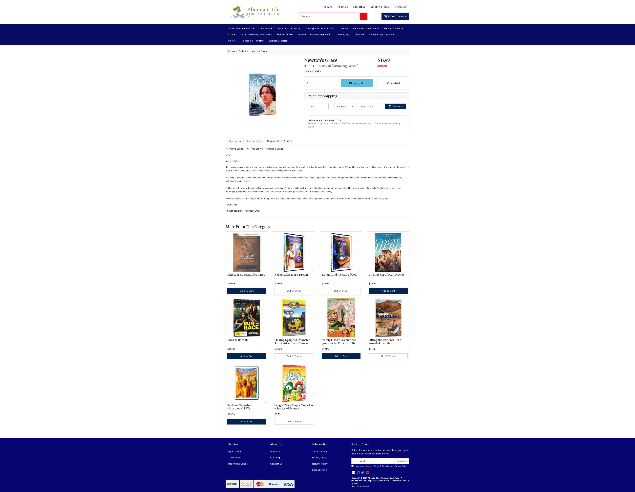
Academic (265, 28)
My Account (401, 6)
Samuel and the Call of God (339, 274)
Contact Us (359, 6)
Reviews (272, 141)
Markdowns (342, 34)
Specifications (254, 141)
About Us (343, 6)
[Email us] (353, 472)
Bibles (281, 28)
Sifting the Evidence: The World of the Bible (385, 341)
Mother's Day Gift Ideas (381, 34)
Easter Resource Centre (366, 28)
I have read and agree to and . (380, 466)
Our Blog (275, 457)
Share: (309, 71)
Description (235, 141)
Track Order (234, 457)
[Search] (363, 16)
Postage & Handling (253, 40)
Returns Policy (319, 463)
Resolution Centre (238, 463)
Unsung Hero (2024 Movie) (386, 274)
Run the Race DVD (239, 340)
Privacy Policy (319, 457)
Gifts (230, 34)
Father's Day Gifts (393, 28)
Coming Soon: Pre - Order (319, 28)
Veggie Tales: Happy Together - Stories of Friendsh (294, 407)
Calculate (396, 106)
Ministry (358, 34)
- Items (396, 16)
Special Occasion (278, 40)
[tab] (235, 141)
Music (231, 40)
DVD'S (342, 28)
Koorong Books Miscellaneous (314, 34)
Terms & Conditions (382, 466)
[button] (393, 83)
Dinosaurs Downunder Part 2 (246, 274)
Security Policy (320, 469)
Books (294, 28)
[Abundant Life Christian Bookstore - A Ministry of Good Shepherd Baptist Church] (255, 11)
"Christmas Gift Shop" (240, 28)
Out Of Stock (294, 290)
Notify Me (358, 83)
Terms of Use (319, 451)
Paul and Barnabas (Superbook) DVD (239, 407)
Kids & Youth (284, 34)
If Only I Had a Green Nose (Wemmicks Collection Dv (339, 341)
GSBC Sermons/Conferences (256, 34)
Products (327, 6)
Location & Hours (380, 6)
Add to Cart (247, 290)
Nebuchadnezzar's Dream (291, 274)
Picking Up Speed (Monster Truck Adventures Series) (292, 341)
